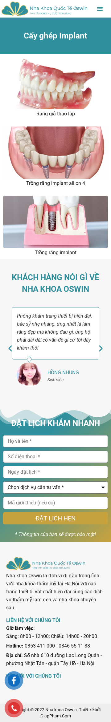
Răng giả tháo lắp (55, 114)
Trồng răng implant (55, 252)
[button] (100, 8)
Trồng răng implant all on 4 (55, 183)
